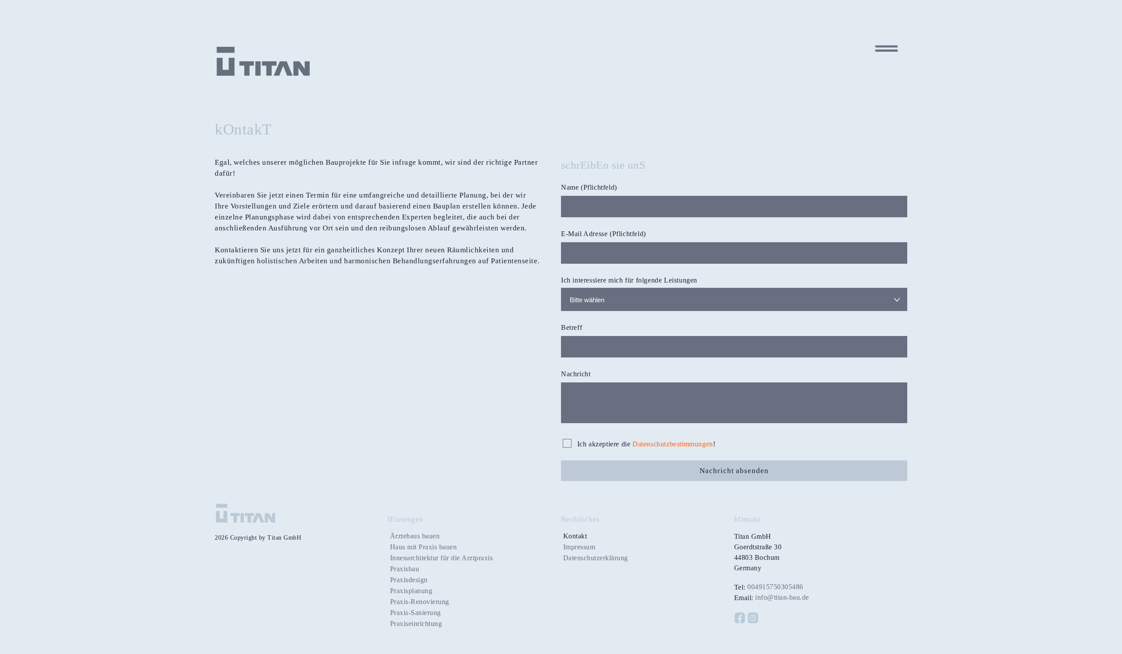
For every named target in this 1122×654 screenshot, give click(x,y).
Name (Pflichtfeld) (589, 187)
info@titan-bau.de (782, 597)
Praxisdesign (409, 579)
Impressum (579, 547)
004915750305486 (775, 586)
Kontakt (575, 536)
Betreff (571, 327)
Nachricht (575, 374)
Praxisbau (404, 569)
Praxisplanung (411, 590)
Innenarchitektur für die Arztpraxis (441, 558)
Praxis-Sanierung (415, 612)
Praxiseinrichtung (416, 623)
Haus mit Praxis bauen (423, 547)
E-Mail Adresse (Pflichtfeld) (603, 233)
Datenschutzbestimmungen (672, 444)
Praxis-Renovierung (419, 601)
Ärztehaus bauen (415, 536)
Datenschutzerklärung (595, 558)
